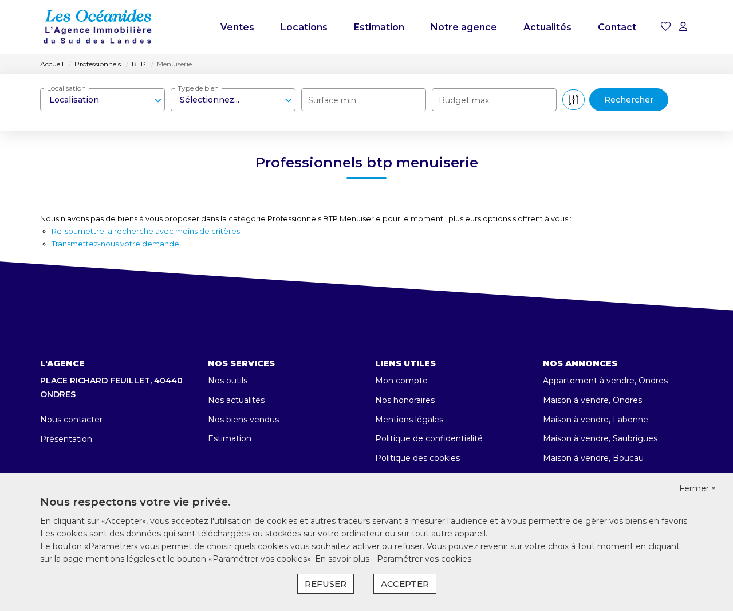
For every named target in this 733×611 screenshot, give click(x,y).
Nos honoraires (405, 400)
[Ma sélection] (666, 27)
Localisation (66, 88)
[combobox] (102, 100)
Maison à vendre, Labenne (595, 419)
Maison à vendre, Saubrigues (600, 438)
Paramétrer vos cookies (424, 559)
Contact (617, 27)
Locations (304, 27)
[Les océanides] (97, 27)
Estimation (379, 27)
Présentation (66, 439)
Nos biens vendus (243, 419)
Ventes (237, 27)
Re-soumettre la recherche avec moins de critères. (147, 231)
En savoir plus (343, 559)
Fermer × (697, 488)
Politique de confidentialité (429, 438)
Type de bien (198, 88)
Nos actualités (236, 400)
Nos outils (227, 380)
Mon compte (401, 380)
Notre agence (464, 27)
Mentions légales (409, 419)
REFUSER (325, 583)
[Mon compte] (683, 27)
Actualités (547, 27)
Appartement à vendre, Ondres (605, 380)
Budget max (464, 100)
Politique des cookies (417, 458)
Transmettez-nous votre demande (115, 243)
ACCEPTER (405, 583)
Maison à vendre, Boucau (593, 458)
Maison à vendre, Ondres (592, 400)
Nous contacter (71, 419)
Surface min (332, 100)
